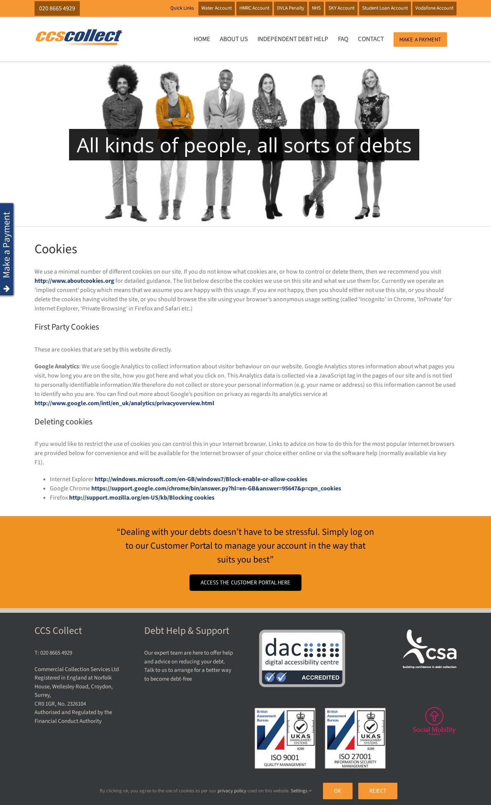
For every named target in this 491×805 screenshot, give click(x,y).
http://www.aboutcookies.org (74, 281)
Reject (377, 790)
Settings (299, 790)
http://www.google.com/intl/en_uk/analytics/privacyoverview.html (124, 403)
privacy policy (231, 790)
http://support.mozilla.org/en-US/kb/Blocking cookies (141, 497)
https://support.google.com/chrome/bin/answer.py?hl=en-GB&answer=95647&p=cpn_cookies (216, 488)
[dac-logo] (302, 632)
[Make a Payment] (7, 206)
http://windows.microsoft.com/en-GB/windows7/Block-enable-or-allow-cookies (201, 479)
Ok (337, 790)
